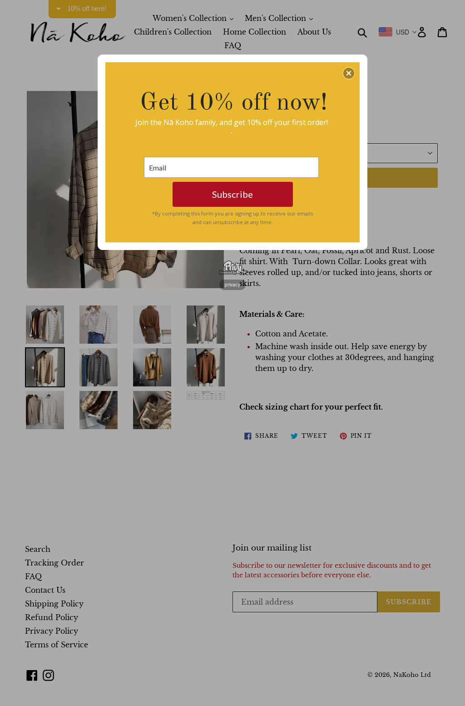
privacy (232, 284)
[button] (348, 73)
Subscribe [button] (232, 194)
